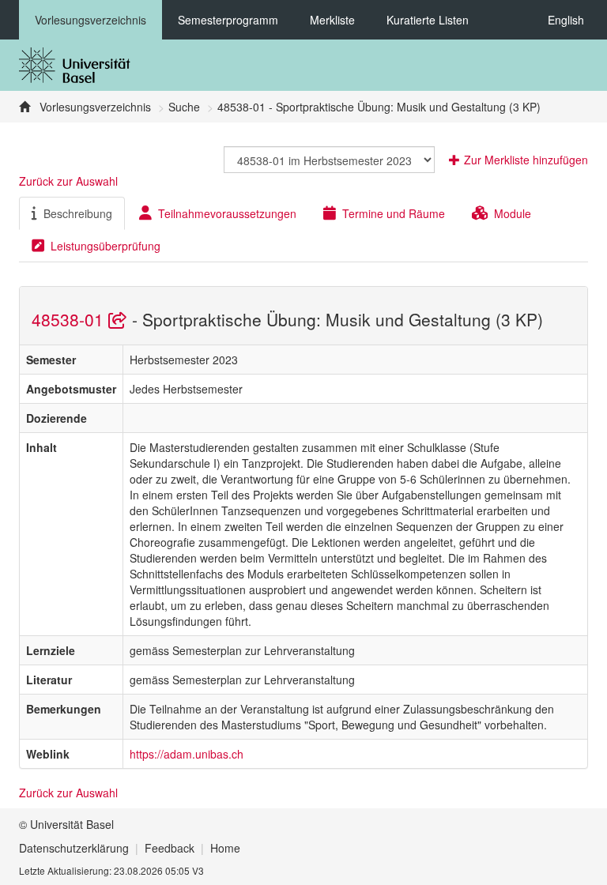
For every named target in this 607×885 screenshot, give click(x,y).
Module (512, 213)
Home (225, 848)
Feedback (169, 848)
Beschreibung (77, 213)
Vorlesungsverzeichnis (90, 20)
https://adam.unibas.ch (186, 754)
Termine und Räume (393, 213)
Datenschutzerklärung (74, 848)
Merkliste (332, 20)
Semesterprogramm (228, 20)
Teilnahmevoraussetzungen (227, 213)
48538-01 (70, 319)
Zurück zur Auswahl (68, 181)
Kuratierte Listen (427, 20)
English (566, 20)
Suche (184, 107)
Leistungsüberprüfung (105, 246)
